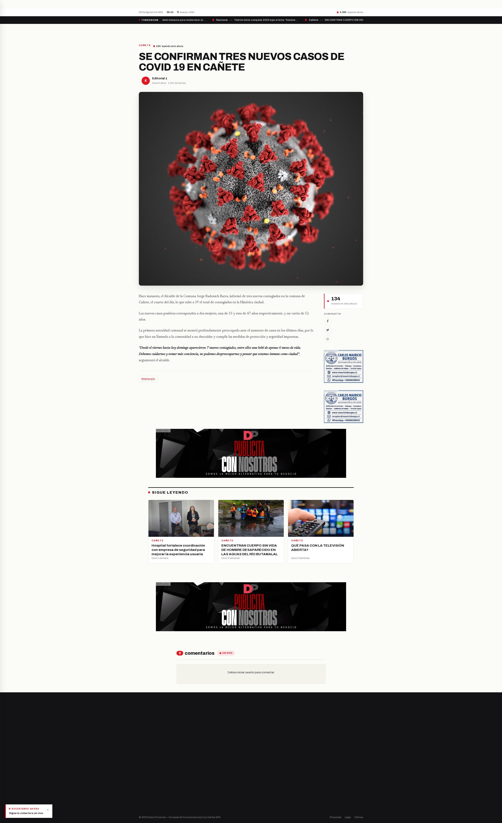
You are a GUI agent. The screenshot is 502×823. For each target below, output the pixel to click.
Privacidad (335, 817)
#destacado (148, 379)
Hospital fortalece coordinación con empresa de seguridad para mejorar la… (210, 4)
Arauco (201, 788)
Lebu (200, 795)
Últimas (358, 817)
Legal (348, 817)
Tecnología (262, 788)
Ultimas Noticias (290, 30)
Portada (214, 30)
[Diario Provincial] (155, 31)
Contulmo (203, 802)
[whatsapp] (165, 775)
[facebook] (140, 775)
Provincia (237, 30)
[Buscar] (359, 30)
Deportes (261, 768)
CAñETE (145, 45)
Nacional (260, 762)
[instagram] (150, 775)
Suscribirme (347, 717)
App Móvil (327, 777)
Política (259, 775)
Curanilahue (204, 768)
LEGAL (315, 30)
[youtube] (155, 775)
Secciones (262, 30)
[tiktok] (160, 775)
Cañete (201, 762)
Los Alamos (204, 775)
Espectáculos (263, 795)
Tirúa (200, 782)
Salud (258, 782)
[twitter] (145, 775)
